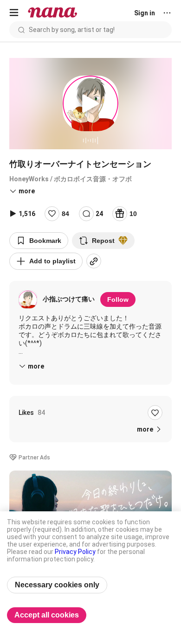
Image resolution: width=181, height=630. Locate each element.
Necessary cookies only (57, 585)
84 (65, 213)
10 (133, 213)
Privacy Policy (75, 551)
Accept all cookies (46, 615)
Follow (118, 299)
